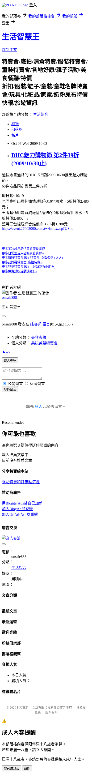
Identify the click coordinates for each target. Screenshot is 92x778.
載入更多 (10, 360)
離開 (27, 768)
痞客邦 (36, 324)
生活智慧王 (21, 36)
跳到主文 (9, 50)
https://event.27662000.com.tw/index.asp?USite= (38, 229)
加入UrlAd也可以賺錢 (20, 515)
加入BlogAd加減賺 (17, 509)
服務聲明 (51, 712)
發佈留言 (10, 389)
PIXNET (22, 707)
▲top (6, 351)
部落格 (17, 130)
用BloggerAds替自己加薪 (22, 503)
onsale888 (9, 297)
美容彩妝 (38, 337)
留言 (46, 324)
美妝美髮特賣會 (44, 343)
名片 (15, 135)
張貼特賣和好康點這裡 (21, 482)
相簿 (15, 124)
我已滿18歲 (11, 768)
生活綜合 (40, 114)
